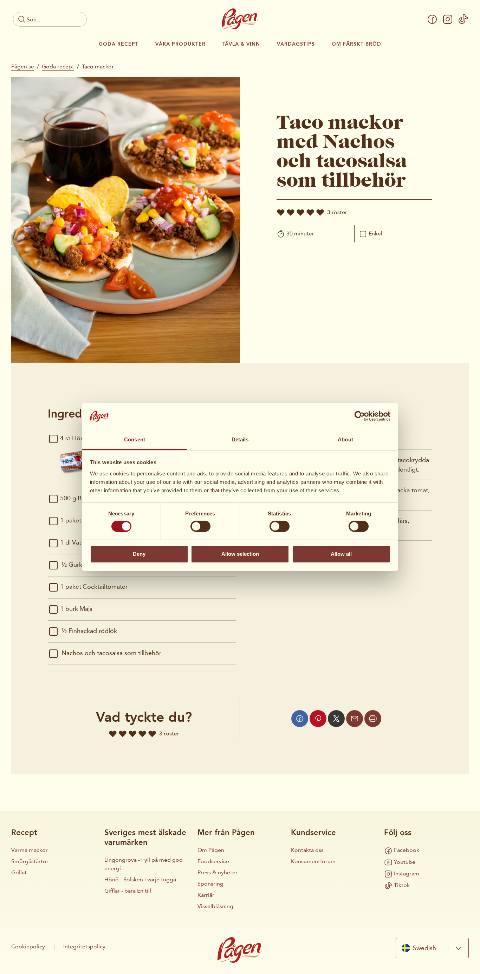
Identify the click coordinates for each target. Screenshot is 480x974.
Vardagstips (296, 44)
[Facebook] (432, 19)
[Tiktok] (463, 19)
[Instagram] (447, 19)
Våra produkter (180, 44)
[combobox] (432, 948)
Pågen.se (22, 66)
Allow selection (240, 554)
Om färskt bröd (356, 44)
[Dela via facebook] (299, 718)
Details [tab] (240, 439)
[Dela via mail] (354, 718)
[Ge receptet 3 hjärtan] (300, 212)
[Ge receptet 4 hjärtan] (310, 212)
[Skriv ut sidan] (372, 718)
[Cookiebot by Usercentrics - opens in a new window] (359, 416)
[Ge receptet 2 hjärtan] (290, 212)
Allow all (341, 554)
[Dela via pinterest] (318, 718)
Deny (139, 554)
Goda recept (118, 44)
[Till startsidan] (240, 18)
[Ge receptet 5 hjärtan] (320, 212)
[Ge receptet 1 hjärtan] (281, 212)
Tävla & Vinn (241, 44)
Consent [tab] (134, 439)
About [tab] (345, 439)
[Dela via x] (336, 718)
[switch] (200, 526)
